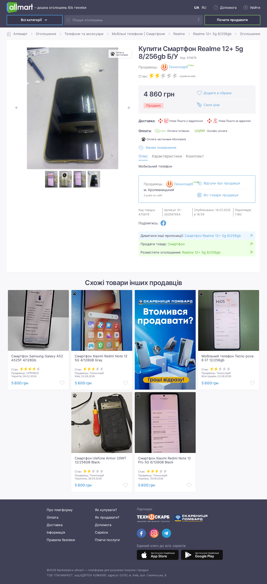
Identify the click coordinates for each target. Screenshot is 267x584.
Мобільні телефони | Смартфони (138, 34)
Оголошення (46, 34)
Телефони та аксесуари (83, 34)
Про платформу (60, 510)
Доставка (55, 525)
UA (196, 7)
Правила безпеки (61, 540)
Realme (179, 34)
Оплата (52, 517)
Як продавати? (107, 517)
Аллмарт (20, 34)
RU (204, 7)
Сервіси (101, 532)
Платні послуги (107, 540)
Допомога (103, 525)
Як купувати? (106, 510)
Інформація (56, 532)
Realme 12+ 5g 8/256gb (212, 34)
